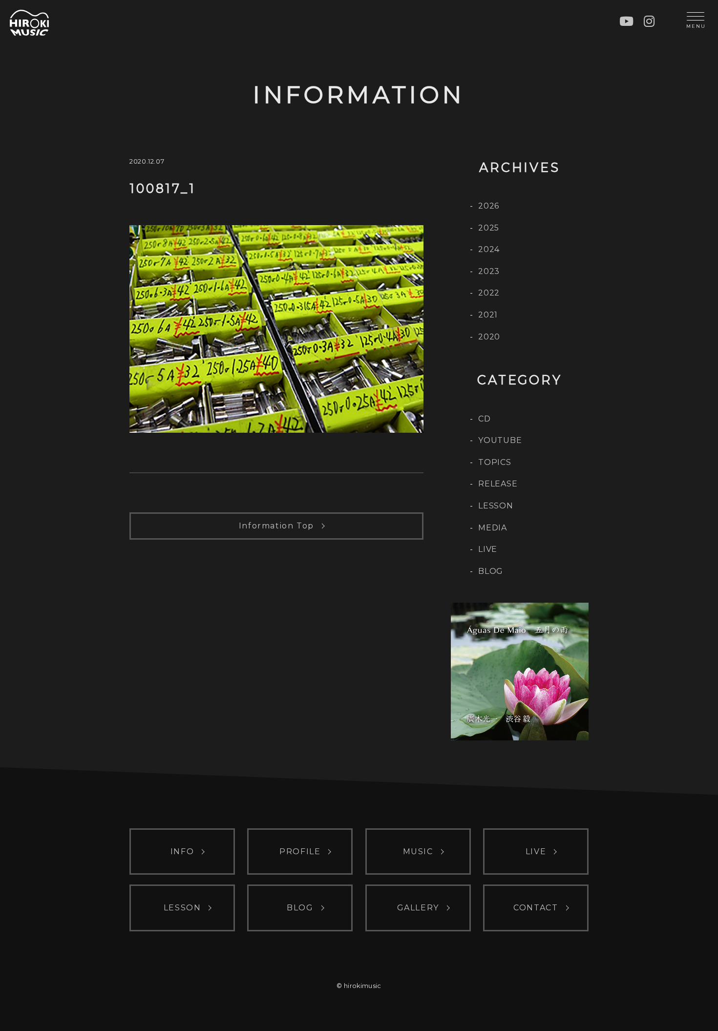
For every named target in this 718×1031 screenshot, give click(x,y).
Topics (494, 462)
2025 (488, 227)
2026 (488, 205)
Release (498, 483)
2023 (489, 271)
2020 (489, 336)
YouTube (500, 440)
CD (484, 418)
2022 (489, 292)
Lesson (495, 505)
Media (492, 527)
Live (487, 549)
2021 (488, 314)
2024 (489, 249)
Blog (490, 571)
